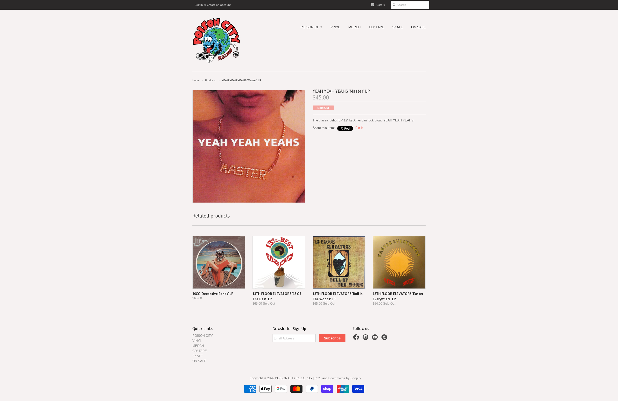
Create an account (219, 5)
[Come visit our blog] (385, 338)
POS (318, 378)
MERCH (354, 27)
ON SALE (418, 27)
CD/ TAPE (376, 27)
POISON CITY (311, 27)
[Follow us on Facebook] (356, 338)
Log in (199, 5)
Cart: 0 (380, 5)
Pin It (359, 128)
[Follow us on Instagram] (366, 338)
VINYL (335, 27)
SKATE (397, 27)
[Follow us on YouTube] (375, 338)
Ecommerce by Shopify (344, 378)
